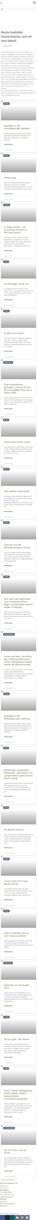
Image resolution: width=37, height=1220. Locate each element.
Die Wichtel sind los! (14, 829)
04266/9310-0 (7, 1192)
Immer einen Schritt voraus (17, 442)
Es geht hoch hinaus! (14, 333)
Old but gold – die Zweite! (16, 1039)
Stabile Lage (10, 177)
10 (12, 1180)
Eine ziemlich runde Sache (16, 491)
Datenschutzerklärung (7, 1203)
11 (14, 1180)
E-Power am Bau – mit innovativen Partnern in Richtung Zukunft (15, 230)
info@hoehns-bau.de (6, 1197)
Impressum (3, 1201)
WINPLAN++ (4, 1206)
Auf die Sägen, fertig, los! (16, 284)
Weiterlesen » (8, 144)
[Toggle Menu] (34, 3)
